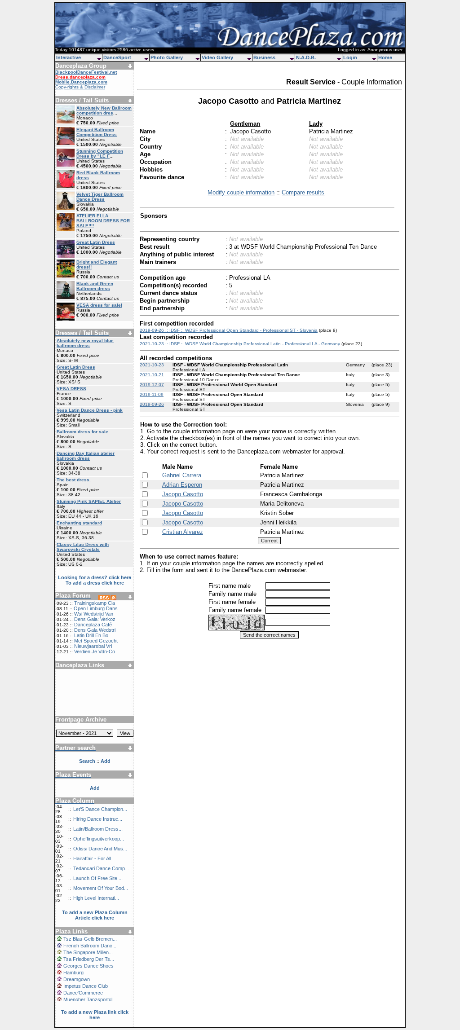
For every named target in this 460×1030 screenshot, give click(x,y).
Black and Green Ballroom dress (94, 286)
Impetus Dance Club (85, 986)
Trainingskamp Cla (94, 603)
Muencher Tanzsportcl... (89, 999)
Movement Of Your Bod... (100, 888)
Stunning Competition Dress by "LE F (99, 153)
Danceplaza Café (93, 624)
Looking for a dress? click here (94, 577)
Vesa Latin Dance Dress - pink (90, 410)
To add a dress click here (95, 582)
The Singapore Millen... (88, 952)
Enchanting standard (79, 522)
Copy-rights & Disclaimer (80, 86)
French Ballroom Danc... (89, 945)
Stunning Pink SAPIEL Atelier (89, 501)
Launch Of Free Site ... (98, 878)
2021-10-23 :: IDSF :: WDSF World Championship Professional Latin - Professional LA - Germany (240, 343)
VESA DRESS (71, 388)
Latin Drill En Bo (91, 635)
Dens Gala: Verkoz (94, 619)
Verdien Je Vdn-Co (94, 651)
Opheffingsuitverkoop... (98, 838)
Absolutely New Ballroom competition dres (104, 110)
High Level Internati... (96, 898)
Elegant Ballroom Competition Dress (96, 132)
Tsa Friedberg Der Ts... (88, 959)
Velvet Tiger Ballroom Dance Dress (100, 197)
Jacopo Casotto (182, 494)
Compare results (303, 192)
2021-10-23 (152, 364)
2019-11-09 (152, 394)
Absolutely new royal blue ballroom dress (85, 343)
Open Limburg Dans (96, 608)
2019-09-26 (152, 404)
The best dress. (74, 479)
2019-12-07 (152, 384)
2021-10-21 (152, 374)
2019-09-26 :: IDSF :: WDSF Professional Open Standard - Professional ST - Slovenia (229, 330)
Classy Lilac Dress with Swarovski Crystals (83, 547)
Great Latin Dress (95, 242)
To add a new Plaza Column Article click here (95, 915)
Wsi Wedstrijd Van (93, 613)
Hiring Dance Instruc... (97, 819)
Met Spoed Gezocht (96, 640)
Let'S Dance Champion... (100, 809)
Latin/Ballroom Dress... (98, 829)
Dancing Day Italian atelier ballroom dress (86, 456)
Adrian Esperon (182, 484)
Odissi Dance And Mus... (100, 848)
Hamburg (73, 972)
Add (95, 788)
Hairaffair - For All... (94, 858)
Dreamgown (76, 979)
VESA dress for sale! (99, 305)
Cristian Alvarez (182, 531)
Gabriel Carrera (181, 475)
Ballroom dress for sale (82, 431)
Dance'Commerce (83, 992)
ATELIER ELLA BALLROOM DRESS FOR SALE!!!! (103, 220)
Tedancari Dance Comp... (101, 868)
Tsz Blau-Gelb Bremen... (90, 939)
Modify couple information (241, 192)
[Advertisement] (95, 689)
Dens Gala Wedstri (94, 630)
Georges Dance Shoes (88, 965)
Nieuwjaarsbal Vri (93, 646)
